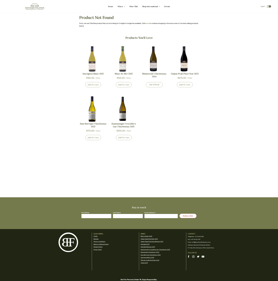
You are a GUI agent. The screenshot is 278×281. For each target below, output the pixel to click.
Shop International (150, 6)
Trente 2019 (144, 263)
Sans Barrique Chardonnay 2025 (93, 125)
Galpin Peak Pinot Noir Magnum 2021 (152, 241)
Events (167, 6)
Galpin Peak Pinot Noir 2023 (185, 73)
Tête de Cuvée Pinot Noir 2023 (150, 260)
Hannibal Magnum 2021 (148, 247)
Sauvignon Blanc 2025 (93, 73)
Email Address (150, 213)
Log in (263, 6)
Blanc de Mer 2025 (124, 73)
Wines (120, 6)
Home (110, 6)
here (147, 23)
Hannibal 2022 (145, 244)
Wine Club (133, 6)
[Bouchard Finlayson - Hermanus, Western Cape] (35, 7)
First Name (85, 213)
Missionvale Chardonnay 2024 (154, 75)
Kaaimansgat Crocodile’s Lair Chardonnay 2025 (124, 125)
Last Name (117, 213)
